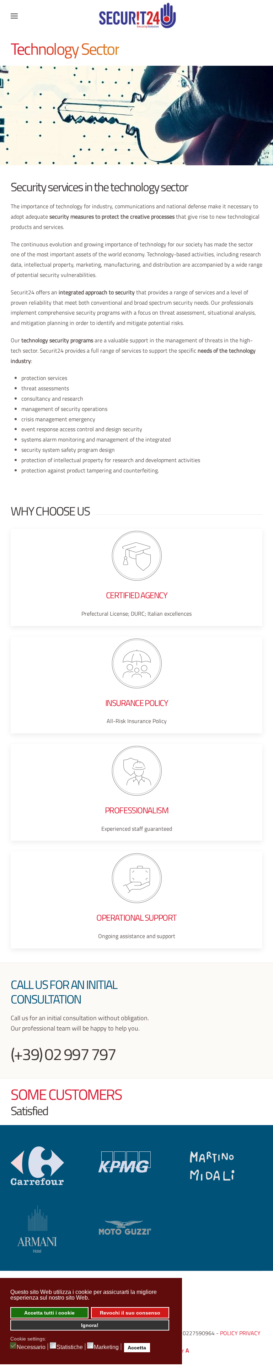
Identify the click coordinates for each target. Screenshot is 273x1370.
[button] (14, 16)
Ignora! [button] (89, 1325)
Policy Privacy (240, 1333)
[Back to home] (136, 16)
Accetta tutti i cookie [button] (49, 1313)
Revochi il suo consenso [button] (130, 1313)
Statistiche (70, 1347)
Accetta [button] (137, 1347)
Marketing (106, 1347)
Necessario (31, 1347)
